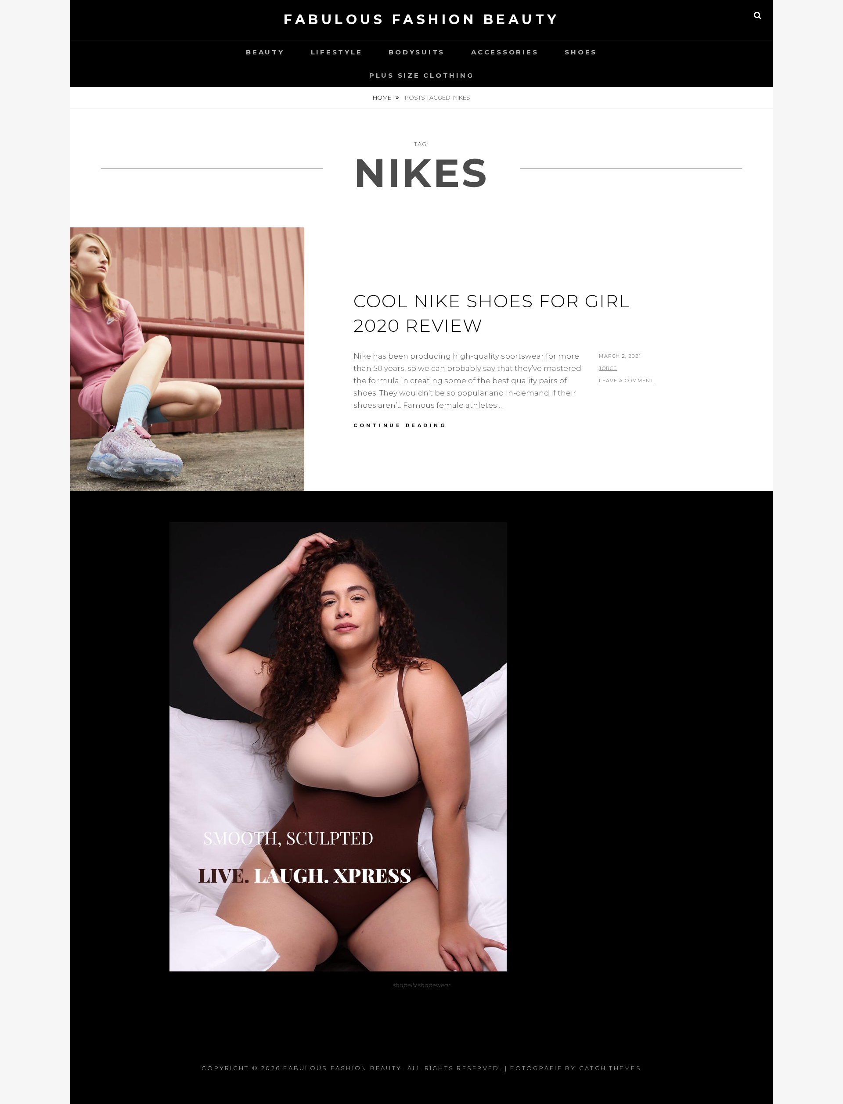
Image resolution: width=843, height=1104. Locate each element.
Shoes (581, 52)
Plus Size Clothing (421, 75)
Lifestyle (337, 52)
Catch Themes (610, 1068)
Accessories (504, 52)
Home (383, 97)
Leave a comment (626, 381)
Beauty (265, 52)
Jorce (608, 368)
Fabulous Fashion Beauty (421, 19)
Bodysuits (417, 52)
